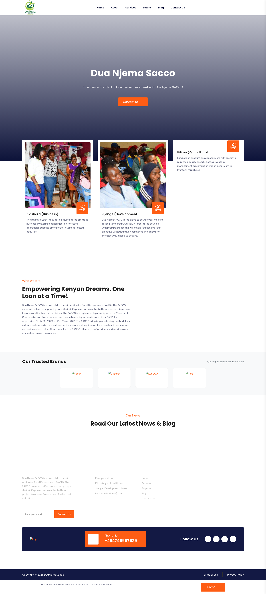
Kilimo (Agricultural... (193, 152)
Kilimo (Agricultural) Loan (109, 483)
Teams (147, 7)
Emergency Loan (104, 478)
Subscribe (64, 514)
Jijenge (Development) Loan (111, 488)
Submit (211, 587)
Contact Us (178, 7)
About (115, 7)
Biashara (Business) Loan (109, 493)
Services (130, 7)
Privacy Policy (235, 574)
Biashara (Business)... (43, 214)
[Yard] (189, 378)
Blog (161, 7)
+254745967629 (121, 540)
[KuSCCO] (151, 378)
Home (100, 7)
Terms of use (210, 574)
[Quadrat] (114, 378)
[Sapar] (76, 378)
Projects (146, 488)
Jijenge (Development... (121, 214)
